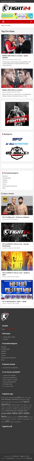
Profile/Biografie (6, 178)
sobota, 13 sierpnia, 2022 (8, 276)
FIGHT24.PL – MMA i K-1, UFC (21, 456)
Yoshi (19, 59)
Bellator (19, 397)
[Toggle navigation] (3, 22)
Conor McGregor (6, 399)
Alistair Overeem (5, 397)
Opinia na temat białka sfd (10, 377)
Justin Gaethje (20, 408)
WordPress (29, 458)
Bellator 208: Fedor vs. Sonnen (12, 90)
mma (3, 413)
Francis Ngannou (24, 404)
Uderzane (4, 182)
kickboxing (20, 410)
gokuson (16, 219)
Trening (4, 184)
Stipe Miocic (14, 419)
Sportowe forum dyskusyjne (10, 367)
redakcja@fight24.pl (10, 329)
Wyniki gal (4, 176)
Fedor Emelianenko (16, 402)
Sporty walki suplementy (9, 382)
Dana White (15, 399)
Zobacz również (8, 194)
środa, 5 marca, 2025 (7, 219)
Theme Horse (10, 458)
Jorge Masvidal (8, 408)
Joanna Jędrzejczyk (24, 407)
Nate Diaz (15, 417)
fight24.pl (5, 404)
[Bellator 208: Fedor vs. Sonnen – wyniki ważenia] (17, 44)
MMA (4, 51)
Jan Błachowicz (16, 407)
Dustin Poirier (8, 402)
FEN (21, 402)
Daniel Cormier (22, 399)
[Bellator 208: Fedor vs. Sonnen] (17, 78)
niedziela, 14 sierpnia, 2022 (9, 248)
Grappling (4, 180)
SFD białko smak (7, 384)
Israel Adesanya (9, 407)
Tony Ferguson (26, 419)
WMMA (11, 421)
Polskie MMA (23, 417)
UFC (8, 421)
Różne (4, 188)
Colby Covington (28, 397)
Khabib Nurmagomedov (11, 410)
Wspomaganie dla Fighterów (9, 186)
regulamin (5, 339)
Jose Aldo (15, 408)
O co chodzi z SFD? (8, 386)
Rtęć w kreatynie (7, 379)
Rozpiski (5, 86)
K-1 (25, 408)
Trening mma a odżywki (9, 375)
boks (23, 397)
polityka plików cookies (9, 337)
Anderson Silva (12, 397)
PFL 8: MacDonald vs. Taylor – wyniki (14, 301)
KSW (25, 410)
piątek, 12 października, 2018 (9, 59)
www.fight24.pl (17, 421)
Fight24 (26, 402)
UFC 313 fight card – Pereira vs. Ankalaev (15, 217)
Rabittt (18, 248)
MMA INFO (17, 413)
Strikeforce (19, 419)
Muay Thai (10, 417)
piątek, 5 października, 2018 (9, 92)
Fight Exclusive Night (15, 404)
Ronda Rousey (7, 419)
